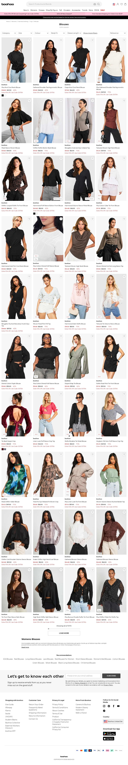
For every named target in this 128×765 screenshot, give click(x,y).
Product (55, 717)
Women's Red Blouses (102, 659)
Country (106, 717)
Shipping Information (38, 713)
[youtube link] (118, 706)
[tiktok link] (104, 711)
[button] (114, 4)
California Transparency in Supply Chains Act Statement (61, 722)
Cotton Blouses (119, 659)
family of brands (80, 683)
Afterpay (8, 707)
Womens (14, 21)
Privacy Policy (57, 704)
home (8, 21)
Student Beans (11, 720)
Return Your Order (36, 704)
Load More (64, 633)
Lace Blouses (48, 659)
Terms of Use (57, 714)
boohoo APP (10, 731)
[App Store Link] (109, 736)
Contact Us (33, 719)
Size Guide (9, 704)
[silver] (5, 449)
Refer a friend (81, 713)
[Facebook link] (113, 706)
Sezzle (7, 714)
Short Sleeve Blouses (84, 659)
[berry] (3, 449)
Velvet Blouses (51, 663)
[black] (3, 95)
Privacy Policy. (108, 685)
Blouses (36, 21)
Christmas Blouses (88, 663)
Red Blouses (19, 659)
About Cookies (58, 710)
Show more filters (90, 33)
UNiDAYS (8, 717)
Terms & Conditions (60, 707)
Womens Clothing (23, 21)
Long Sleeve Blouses (33, 659)
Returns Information (37, 716)
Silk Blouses (8, 659)
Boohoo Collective (12, 723)
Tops (31, 21)
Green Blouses (38, 663)
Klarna (8, 710)
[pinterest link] (109, 706)
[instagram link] (104, 706)
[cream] (5, 95)
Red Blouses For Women (64, 659)
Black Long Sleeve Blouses (68, 663)
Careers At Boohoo (83, 704)
